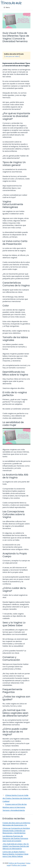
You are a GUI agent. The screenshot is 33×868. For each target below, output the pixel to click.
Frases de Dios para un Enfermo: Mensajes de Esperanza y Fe (16, 824)
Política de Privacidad (17, 863)
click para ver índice (12, 56)
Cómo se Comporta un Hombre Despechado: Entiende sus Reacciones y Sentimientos (16, 830)
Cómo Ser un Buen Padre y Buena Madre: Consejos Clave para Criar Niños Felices (15, 854)
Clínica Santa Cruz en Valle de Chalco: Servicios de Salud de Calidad (16, 798)
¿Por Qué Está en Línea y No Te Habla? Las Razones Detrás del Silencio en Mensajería (16, 846)
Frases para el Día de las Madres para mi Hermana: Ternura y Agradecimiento (15, 807)
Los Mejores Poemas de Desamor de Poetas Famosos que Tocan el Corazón (15, 838)
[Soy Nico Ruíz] (11, 2)
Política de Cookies (19, 865)
